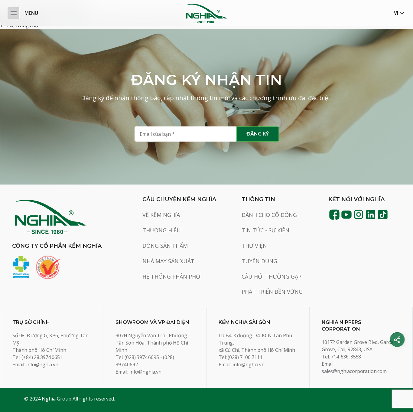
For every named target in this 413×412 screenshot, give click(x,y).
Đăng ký (257, 134)
